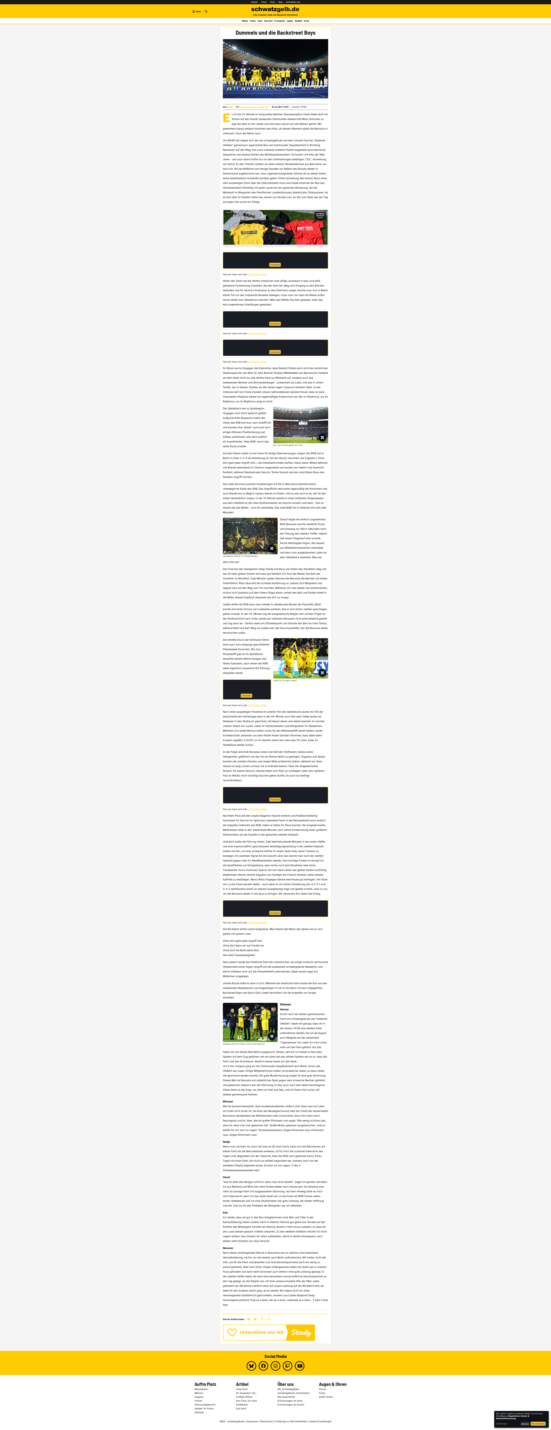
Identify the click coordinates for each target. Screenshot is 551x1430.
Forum (264, 2)
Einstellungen (501, 1423)
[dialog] (521, 1419)
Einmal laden (275, 264)
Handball (298, 20)
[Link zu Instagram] (275, 1366)
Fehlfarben (242, 1404)
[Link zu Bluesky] (251, 1366)
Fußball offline (244, 1396)
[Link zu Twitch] (287, 1366)
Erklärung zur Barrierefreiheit (291, 1421)
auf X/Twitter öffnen (257, 274)
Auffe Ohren (326, 1396)
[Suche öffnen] (205, 11)
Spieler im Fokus (204, 1408)
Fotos (272, 2)
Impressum (252, 1421)
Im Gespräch (279, 20)
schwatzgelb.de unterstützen (294, 1393)
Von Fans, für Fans (246, 1400)
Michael (265, 107)
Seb (247, 107)
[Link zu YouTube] (299, 1366)
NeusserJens (255, 107)
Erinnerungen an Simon (291, 1404)
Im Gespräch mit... (246, 1393)
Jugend (290, 20)
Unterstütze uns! (293, 2)
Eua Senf (241, 1408)
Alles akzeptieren (538, 1423)
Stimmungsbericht (205, 1404)
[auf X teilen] (255, 1319)
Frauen (253, 20)
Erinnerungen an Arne (290, 1400)
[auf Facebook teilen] (262, 1319)
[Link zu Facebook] (263, 1366)
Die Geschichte (286, 1396)
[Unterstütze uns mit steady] (275, 1332)
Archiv (306, 20)
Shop (281, 2)
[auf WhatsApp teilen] (269, 1319)
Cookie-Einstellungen (320, 1421)
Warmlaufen (201, 1389)
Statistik (199, 1412)
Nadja (230, 107)
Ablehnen (525, 1423)
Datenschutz (266, 1421)
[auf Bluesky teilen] (248, 1319)
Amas (259, 20)
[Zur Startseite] (275, 10)
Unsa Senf (268, 20)
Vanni (242, 107)
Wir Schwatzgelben (288, 1389)
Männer (245, 20)
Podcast (254, 2)
